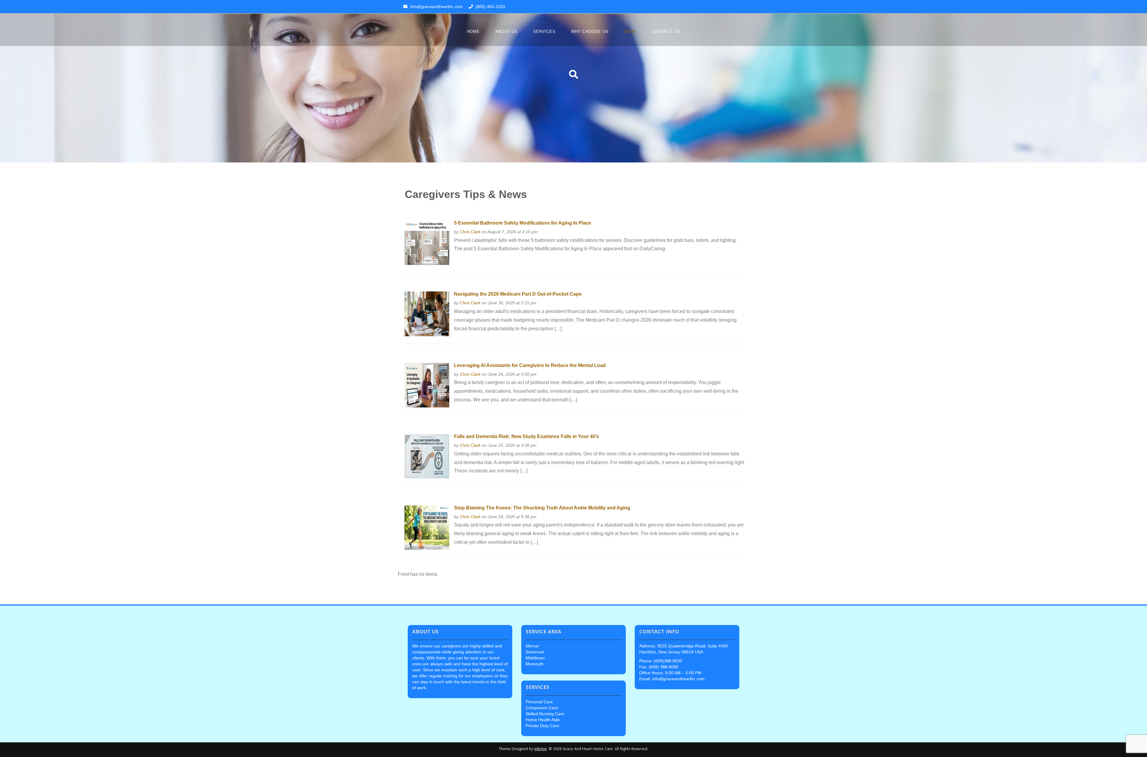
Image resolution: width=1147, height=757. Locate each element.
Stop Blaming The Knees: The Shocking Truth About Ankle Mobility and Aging (542, 507)
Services (544, 31)
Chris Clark (470, 231)
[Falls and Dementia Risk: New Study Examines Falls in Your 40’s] (426, 455)
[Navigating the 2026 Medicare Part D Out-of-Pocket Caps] (426, 313)
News (630, 31)
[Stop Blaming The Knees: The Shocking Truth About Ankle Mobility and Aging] (426, 527)
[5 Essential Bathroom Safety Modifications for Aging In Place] (426, 242)
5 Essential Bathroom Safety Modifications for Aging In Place (522, 222)
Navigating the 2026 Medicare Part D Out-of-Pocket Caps (518, 294)
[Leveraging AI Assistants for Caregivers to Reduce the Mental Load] (426, 384)
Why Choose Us (589, 31)
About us (506, 31)
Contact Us (666, 31)
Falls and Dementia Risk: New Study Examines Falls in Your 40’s (526, 436)
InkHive (540, 749)
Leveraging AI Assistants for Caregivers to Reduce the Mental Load (530, 365)
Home (473, 31)
